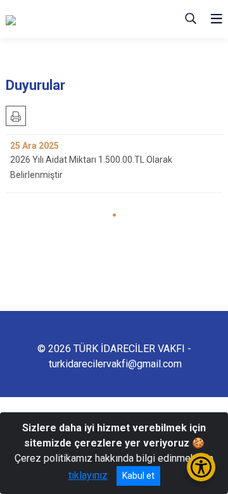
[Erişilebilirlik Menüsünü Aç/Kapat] (201, 467)
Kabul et (138, 476)
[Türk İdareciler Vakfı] (69, 19)
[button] (114, 215)
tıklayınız (88, 475)
